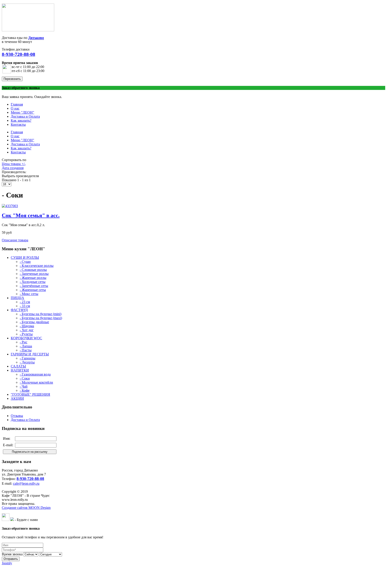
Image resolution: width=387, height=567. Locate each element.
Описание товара (15, 240)
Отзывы (17, 416)
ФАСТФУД (19, 310)
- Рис (23, 342)
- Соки (25, 378)
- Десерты (27, 362)
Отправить (11, 559)
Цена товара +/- (14, 164)
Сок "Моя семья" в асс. (31, 215)
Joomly (7, 563)
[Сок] (10, 206)
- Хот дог (27, 330)
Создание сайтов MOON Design (26, 508)
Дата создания (13, 168)
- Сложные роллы (33, 270)
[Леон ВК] (5, 520)
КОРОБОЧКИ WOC (26, 338)
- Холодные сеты (32, 282)
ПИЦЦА (17, 298)
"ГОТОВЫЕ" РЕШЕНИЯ (30, 394)
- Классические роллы (37, 266)
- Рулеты (26, 334)
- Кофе (25, 390)
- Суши (25, 261)
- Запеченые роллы (34, 274)
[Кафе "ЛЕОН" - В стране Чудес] (28, 30)
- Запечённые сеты (34, 286)
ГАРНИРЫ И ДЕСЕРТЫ (30, 354)
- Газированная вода (35, 374)
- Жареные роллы (33, 278)
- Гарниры (27, 358)
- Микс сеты (29, 294)
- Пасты (26, 350)
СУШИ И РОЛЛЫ (25, 257)
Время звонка (12, 554)
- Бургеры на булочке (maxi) (41, 318)
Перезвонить (12, 79)
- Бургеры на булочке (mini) (40, 314)
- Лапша (26, 346)
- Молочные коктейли (36, 382)
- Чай (24, 386)
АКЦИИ (17, 398)
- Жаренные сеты (33, 290)
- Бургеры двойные (34, 322)
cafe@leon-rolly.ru (26, 483)
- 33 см (25, 306)
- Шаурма (27, 326)
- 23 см (25, 302)
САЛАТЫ (18, 366)
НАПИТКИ (20, 370)
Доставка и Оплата (25, 420)
